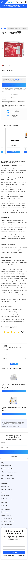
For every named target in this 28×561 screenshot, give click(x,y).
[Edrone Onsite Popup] (14, 280)
